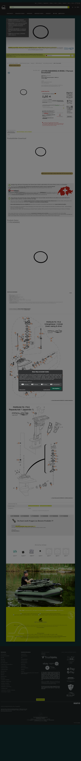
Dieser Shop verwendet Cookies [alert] (40, 371)
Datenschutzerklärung (23, 381)
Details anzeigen (22, 389)
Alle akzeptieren (55, 388)
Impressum (30, 381)
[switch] (22, 384)
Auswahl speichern (46, 389)
